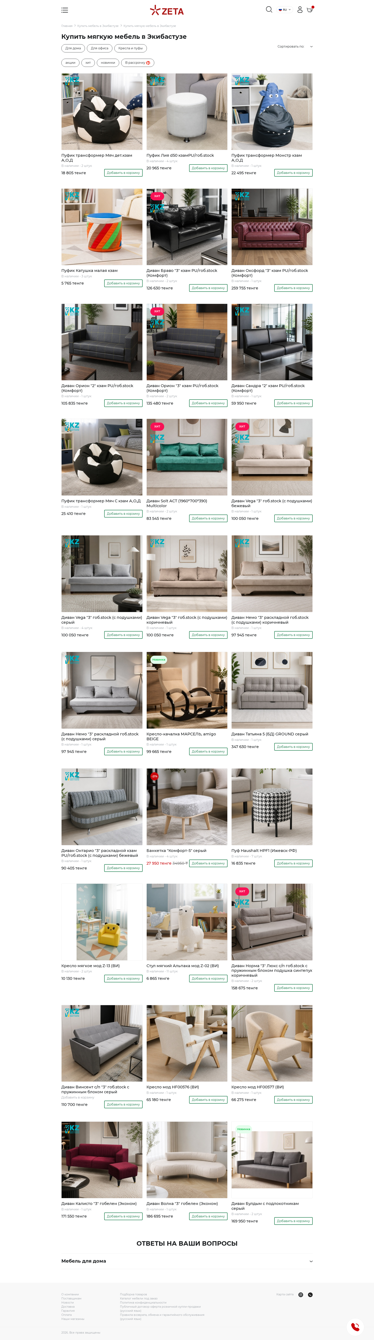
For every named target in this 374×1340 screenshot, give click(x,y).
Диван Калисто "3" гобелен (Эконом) (99, 1203)
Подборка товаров (133, 1294)
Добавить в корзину (123, 173)
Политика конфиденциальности (143, 1302)
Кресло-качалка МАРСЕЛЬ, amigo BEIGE (181, 736)
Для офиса (99, 48)
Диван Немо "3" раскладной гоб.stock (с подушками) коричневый (270, 619)
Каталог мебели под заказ (138, 1298)
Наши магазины (72, 1319)
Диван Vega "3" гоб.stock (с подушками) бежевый (271, 503)
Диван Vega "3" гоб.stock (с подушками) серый (101, 619)
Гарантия (68, 1311)
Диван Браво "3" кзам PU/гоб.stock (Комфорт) (181, 273)
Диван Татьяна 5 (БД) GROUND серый (269, 734)
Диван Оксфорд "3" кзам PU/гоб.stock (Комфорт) (269, 273)
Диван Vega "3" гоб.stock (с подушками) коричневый (186, 619)
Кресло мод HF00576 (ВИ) (172, 1087)
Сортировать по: (291, 46)
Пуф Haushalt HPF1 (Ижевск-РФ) (264, 850)
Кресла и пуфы (130, 48)
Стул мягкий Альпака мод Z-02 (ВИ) (182, 965)
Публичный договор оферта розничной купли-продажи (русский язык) (160, 1309)
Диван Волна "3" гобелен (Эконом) (182, 1203)
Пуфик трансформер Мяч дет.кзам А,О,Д (96, 157)
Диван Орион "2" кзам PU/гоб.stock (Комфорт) (97, 388)
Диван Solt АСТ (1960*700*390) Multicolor (176, 503)
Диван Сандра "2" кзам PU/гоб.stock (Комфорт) (268, 388)
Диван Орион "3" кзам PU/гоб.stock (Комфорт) (182, 388)
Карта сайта (285, 1294)
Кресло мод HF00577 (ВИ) (257, 1087)
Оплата (66, 1315)
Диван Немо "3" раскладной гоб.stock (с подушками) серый (99, 736)
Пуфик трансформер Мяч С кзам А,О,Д (101, 501)
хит (88, 63)
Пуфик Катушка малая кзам (89, 270)
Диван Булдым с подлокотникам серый (265, 1206)
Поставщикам (71, 1298)
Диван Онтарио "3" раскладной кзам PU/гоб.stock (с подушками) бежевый (99, 853)
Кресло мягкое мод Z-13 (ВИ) (90, 965)
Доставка (68, 1306)
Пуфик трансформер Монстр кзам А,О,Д (266, 157)
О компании (70, 1294)
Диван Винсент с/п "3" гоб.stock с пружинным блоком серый (95, 1089)
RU (285, 9)
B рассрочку (135, 63)
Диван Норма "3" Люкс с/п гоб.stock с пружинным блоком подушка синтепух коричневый (271, 970)
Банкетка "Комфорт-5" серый (176, 850)
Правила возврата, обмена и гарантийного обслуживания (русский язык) (162, 1317)
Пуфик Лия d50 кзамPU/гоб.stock (180, 155)
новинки (108, 63)
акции (70, 63)
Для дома (73, 48)
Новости (67, 1302)
